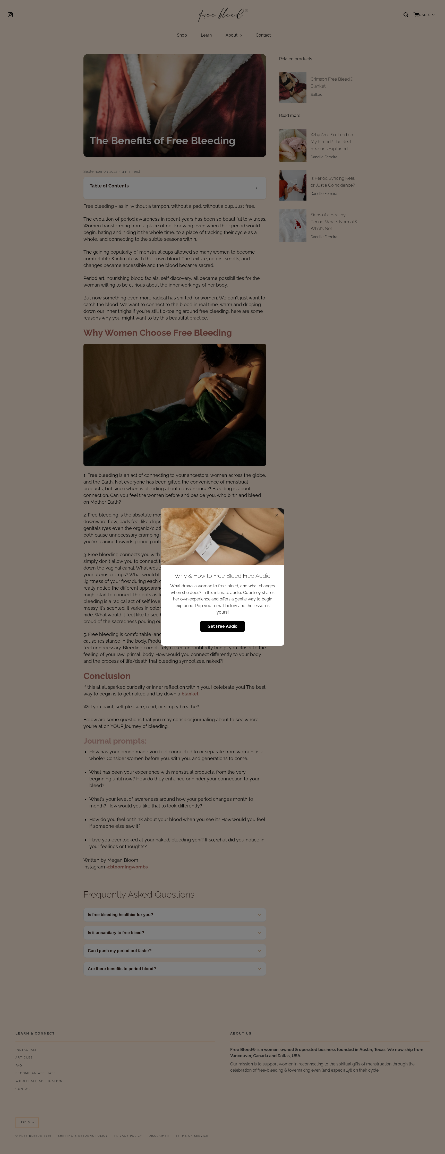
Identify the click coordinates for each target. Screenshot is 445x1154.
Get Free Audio (222, 626)
